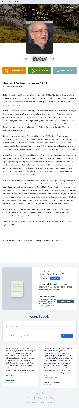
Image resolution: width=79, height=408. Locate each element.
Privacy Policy (34, 399)
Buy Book (55, 278)
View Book (43, 278)
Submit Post (67, 336)
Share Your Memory (65, 301)
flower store (58, 240)
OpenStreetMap (41, 402)
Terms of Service (45, 399)
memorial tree (27, 240)
